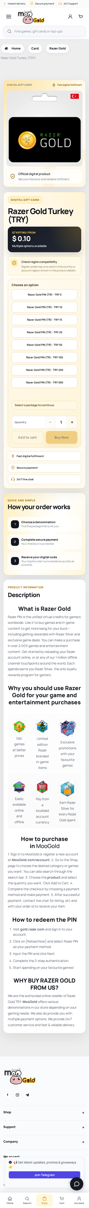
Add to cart (27, 437)
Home (16, 48)
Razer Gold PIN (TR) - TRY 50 (44, 344)
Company (10, 1141)
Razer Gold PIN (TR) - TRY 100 (44, 357)
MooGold (48, 846)
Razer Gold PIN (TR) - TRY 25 (44, 332)
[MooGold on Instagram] (17, 1095)
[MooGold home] (31, 16)
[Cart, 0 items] (81, 17)
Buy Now (62, 437)
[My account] (70, 17)
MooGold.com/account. (31, 860)
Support (9, 1127)
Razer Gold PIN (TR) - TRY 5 (44, 294)
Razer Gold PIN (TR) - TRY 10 (44, 307)
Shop (7, 1112)
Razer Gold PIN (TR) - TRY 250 (44, 370)
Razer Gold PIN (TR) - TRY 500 (44, 382)
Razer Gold (57, 48)
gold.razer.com (32, 929)
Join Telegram (44, 1175)
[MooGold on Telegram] (27, 1095)
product (54, 877)
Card (35, 48)
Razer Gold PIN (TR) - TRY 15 (44, 319)
